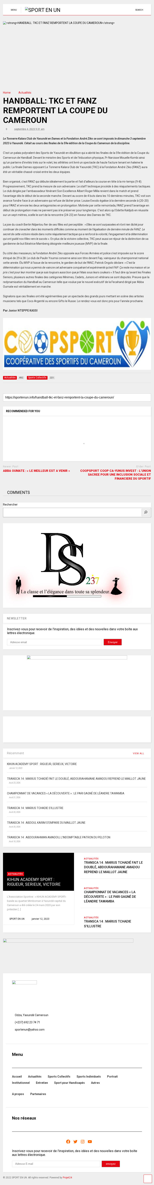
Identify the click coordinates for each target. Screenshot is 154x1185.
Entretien (42, 1082)
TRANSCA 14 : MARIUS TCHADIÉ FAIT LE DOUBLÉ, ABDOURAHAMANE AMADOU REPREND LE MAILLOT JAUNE (113, 867)
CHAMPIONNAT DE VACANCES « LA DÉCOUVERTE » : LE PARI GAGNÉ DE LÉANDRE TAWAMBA (110, 896)
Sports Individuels (89, 1076)
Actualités (15, 874)
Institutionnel (21, 1082)
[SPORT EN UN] (40, 10)
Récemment (15, 753)
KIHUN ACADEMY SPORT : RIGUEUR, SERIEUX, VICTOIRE (34, 882)
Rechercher (10, 504)
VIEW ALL (139, 753)
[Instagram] (82, 1141)
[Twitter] (75, 1141)
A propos (18, 1094)
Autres (95, 1082)
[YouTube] (89, 1141)
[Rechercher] (146, 512)
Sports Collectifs (59, 1076)
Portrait (112, 1076)
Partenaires (38, 1094)
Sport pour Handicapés (69, 1082)
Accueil (17, 1076)
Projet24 (67, 1177)
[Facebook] (68, 1141)
